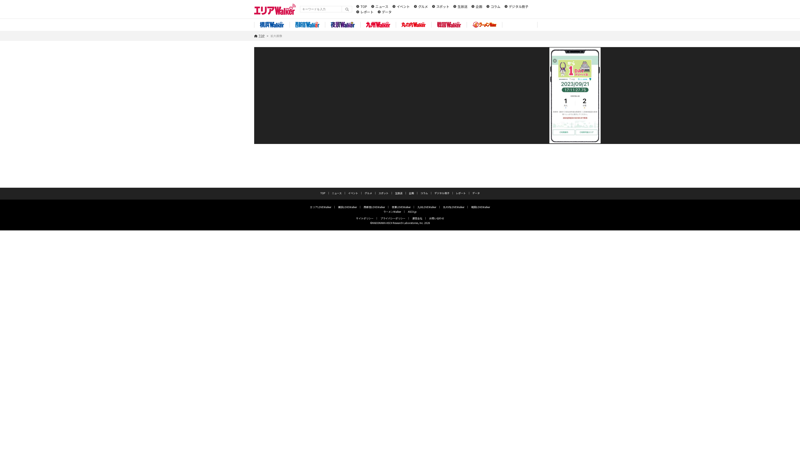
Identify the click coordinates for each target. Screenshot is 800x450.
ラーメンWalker (392, 211)
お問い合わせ (436, 218)
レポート (367, 12)
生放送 (462, 6)
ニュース (381, 6)
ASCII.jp (412, 211)
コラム (495, 6)
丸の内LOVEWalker (453, 207)
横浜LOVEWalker (347, 207)
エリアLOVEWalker (320, 207)
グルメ (423, 6)
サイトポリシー (365, 218)
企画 (479, 6)
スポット (442, 6)
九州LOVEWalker (427, 207)
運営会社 (417, 218)
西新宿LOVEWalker (374, 207)
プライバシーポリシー (392, 218)
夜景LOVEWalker (401, 207)
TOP (363, 6)
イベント (403, 6)
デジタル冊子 (518, 6)
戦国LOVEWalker (480, 207)
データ (387, 12)
